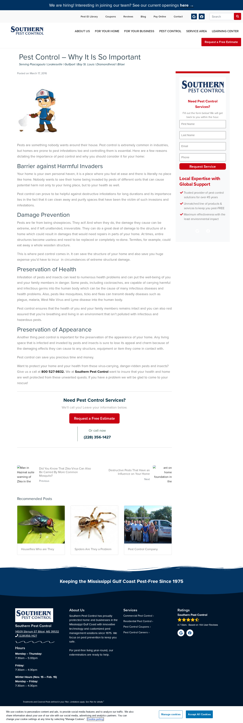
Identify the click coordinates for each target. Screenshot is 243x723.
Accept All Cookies (199, 714)
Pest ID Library (89, 16)
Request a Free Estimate (221, 42)
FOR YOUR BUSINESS (139, 31)
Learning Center (225, 31)
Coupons (110, 16)
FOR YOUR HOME (107, 31)
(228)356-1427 (27, 636)
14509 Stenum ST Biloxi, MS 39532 (37, 631)
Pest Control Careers (135, 632)
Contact (178, 16)
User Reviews (208, 624)
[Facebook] (202, 16)
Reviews (128, 16)
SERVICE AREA (196, 31)
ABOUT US (82, 31)
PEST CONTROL (170, 31)
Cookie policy (95, 719)
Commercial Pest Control (137, 616)
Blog (143, 16)
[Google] (194, 16)
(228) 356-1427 (97, 437)
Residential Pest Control (137, 621)
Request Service (202, 166)
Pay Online (160, 16)
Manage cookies (171, 714)
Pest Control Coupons (136, 627)
